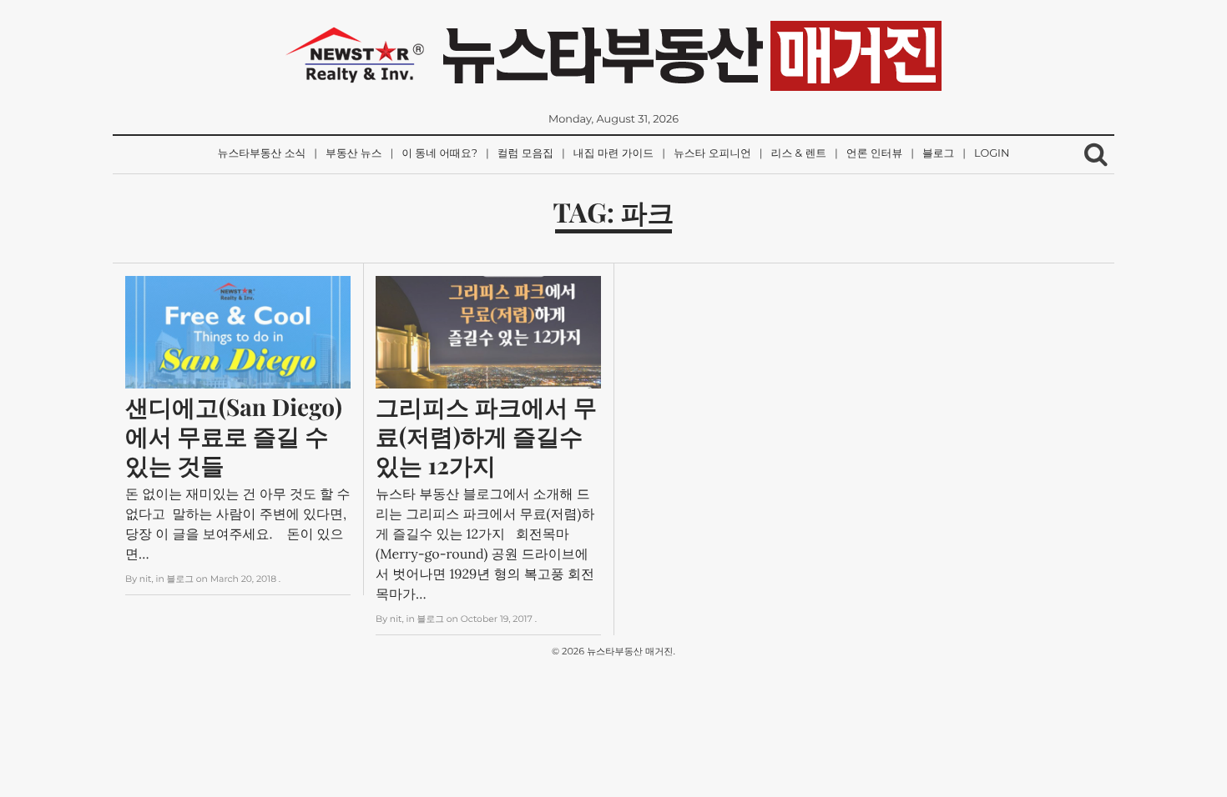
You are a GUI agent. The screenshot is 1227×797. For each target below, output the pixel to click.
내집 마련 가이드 (613, 154)
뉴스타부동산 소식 (262, 154)
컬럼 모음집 (525, 154)
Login (991, 154)
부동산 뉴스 (353, 154)
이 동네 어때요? (439, 154)
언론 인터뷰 (874, 154)
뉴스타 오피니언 (712, 154)
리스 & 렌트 (798, 154)
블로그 (938, 154)
